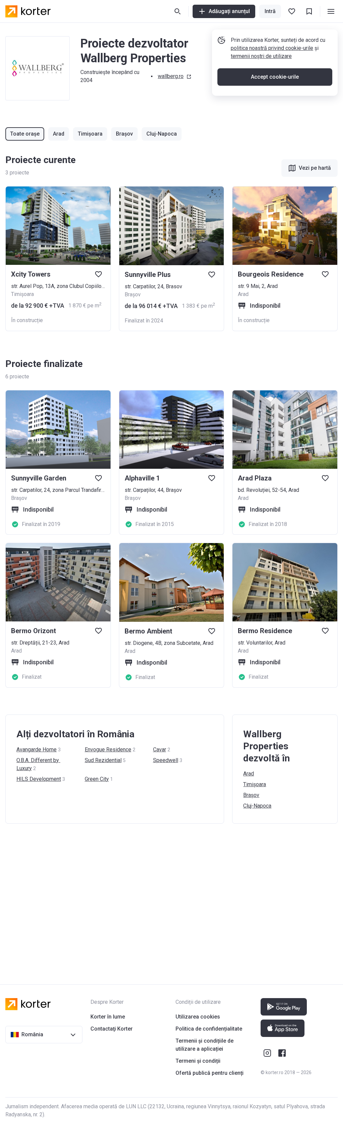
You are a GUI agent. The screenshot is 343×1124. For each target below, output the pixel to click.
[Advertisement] (171, 897)
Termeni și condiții (198, 1061)
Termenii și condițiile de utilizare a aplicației (204, 1045)
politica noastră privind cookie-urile (272, 48)
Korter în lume (107, 1017)
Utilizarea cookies (198, 1017)
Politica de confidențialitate (209, 1029)
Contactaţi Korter (111, 1029)
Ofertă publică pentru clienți (210, 1073)
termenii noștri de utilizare (261, 56)
